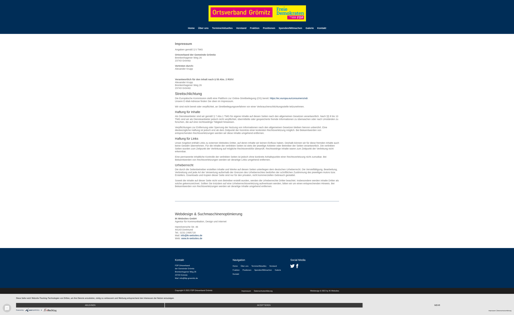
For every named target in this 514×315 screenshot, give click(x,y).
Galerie (310, 28)
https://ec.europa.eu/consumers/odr (289, 98)
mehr (437, 305)
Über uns (203, 28)
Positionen (269, 28)
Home (191, 28)
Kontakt (321, 28)
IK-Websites (334, 291)
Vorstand (241, 28)
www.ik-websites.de (191, 238)
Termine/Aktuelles (222, 28)
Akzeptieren (264, 305)
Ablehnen (90, 305)
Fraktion (254, 28)
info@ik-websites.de (191, 235)
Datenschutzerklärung (263, 291)
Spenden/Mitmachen (290, 28)
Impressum (246, 291)
